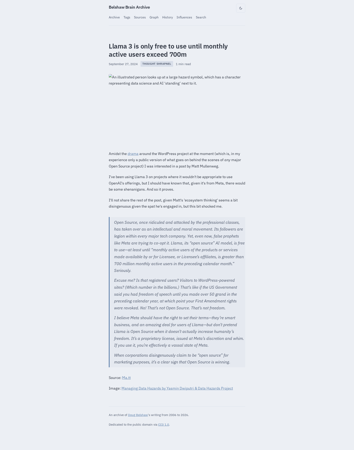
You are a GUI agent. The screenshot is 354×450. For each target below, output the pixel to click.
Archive (114, 17)
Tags (127, 17)
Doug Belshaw (138, 415)
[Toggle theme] (240, 8)
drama (133, 153)
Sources (140, 17)
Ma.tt (126, 377)
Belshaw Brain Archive (129, 7)
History (167, 17)
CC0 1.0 (163, 424)
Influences (184, 17)
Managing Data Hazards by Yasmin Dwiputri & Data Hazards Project (177, 388)
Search (201, 17)
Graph (154, 17)
